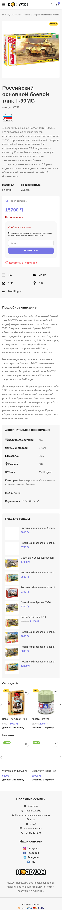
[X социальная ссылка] (26, 501)
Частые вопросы (33, 828)
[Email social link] (30, 501)
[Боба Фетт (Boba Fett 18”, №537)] (46, 754)
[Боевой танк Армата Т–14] (12, 608)
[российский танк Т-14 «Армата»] (12, 622)
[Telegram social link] (38, 501)
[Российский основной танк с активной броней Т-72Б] (12, 578)
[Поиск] (51, 4)
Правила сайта (33, 810)
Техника (27, 15)
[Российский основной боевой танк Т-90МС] (12, 533)
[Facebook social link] (23, 501)
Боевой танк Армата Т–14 (36, 602)
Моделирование (14, 15)
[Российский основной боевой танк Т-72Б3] (12, 652)
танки (17, 493)
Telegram (33, 857)
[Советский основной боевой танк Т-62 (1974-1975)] (12, 563)
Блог (32, 819)
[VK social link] (34, 501)
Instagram (33, 848)
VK (33, 861)
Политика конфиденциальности (32, 815)
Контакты (33, 806)
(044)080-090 (33, 832)
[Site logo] (18, 4)
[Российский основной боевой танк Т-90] (12, 548)
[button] (5, 49)
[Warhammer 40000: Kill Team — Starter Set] (16, 754)
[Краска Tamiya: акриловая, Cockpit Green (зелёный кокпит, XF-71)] (46, 702)
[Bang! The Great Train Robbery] (16, 702)
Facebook (33, 852)
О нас (33, 823)
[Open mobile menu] (4, 4)
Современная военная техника (46, 15)
